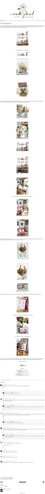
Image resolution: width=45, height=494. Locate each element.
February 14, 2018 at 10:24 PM (17, 421)
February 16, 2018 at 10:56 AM (10, 450)
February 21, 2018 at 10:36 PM (13, 461)
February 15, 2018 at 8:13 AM (15, 427)
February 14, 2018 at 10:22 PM (17, 405)
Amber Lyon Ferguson (6, 461)
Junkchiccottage (5, 384)
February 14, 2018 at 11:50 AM (11, 384)
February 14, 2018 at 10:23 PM (17, 392)
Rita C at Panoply (5, 398)
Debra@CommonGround (8, 392)
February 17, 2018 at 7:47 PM (16, 434)
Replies (4, 390)
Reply (4, 395)
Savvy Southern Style (26, 370)
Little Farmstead (25, 375)
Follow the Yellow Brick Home (25, 373)
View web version (22, 483)
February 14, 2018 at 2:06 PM (11, 398)
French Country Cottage (26, 374)
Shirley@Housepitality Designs (7, 427)
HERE (18, 101)
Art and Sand (4, 450)
